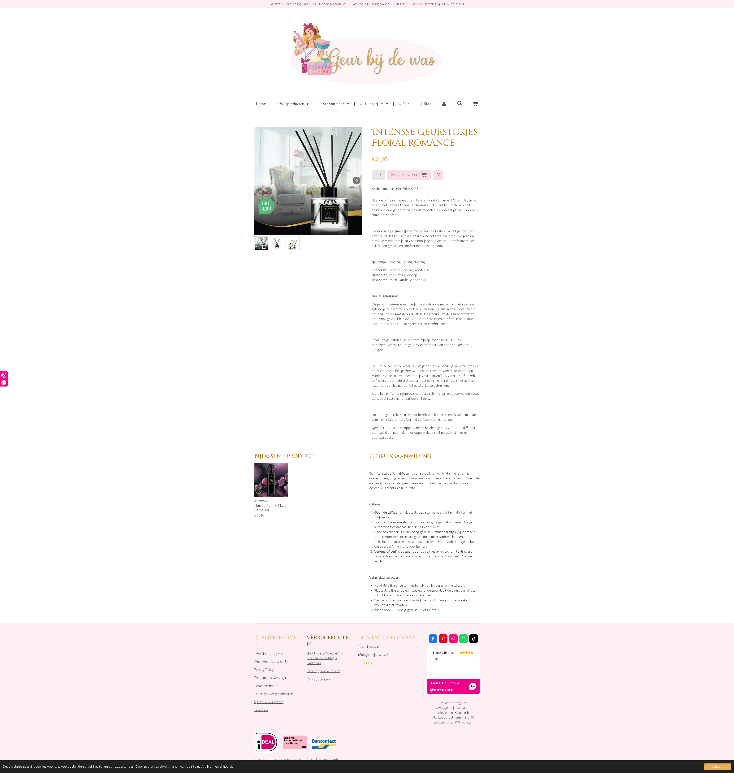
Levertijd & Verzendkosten (273, 694)
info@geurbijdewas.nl (372, 655)
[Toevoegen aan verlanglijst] (438, 175)
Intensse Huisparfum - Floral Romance (270, 505)
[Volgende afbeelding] (356, 180)
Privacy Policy (264, 670)
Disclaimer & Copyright (270, 678)
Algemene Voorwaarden (272, 661)
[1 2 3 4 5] (378, 175)
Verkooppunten (318, 679)
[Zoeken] (460, 103)
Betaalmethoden (266, 686)
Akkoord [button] (717, 766)
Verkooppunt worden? (323, 671)
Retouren (261, 710)
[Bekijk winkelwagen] (475, 104)
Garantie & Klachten (268, 702)
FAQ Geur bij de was (269, 653)
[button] (261, 243)
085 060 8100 (368, 663)
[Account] (444, 104)
